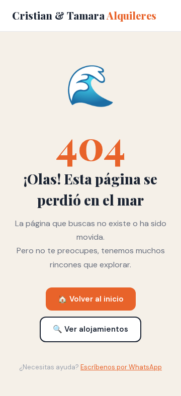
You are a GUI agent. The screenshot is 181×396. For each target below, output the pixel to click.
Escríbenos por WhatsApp (121, 367)
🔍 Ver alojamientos (90, 329)
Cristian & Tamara (84, 15)
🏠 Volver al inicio (91, 299)
